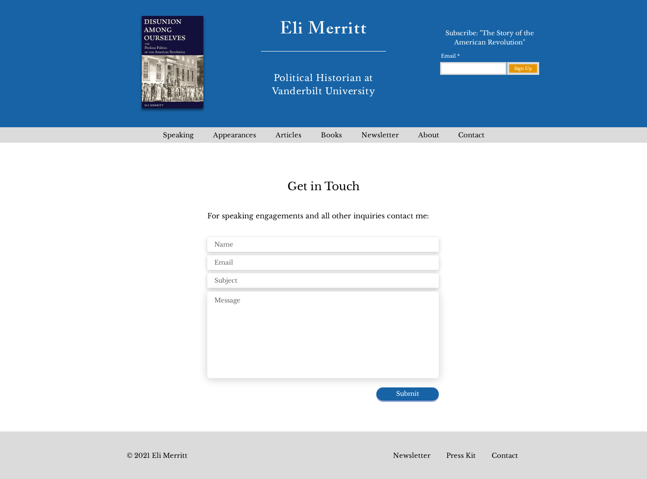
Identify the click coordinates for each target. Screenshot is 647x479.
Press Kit (461, 455)
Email (448, 56)
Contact (505, 455)
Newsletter (411, 455)
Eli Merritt (323, 31)
